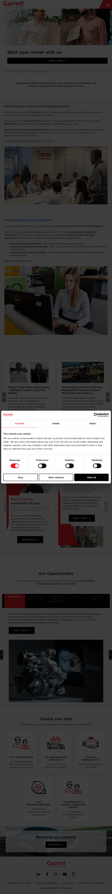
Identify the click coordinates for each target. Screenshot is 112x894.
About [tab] (92, 423)
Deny (20, 477)
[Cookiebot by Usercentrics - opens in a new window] (96, 415)
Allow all (91, 477)
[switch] (42, 465)
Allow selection (56, 477)
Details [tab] (56, 423)
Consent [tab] (19, 423)
